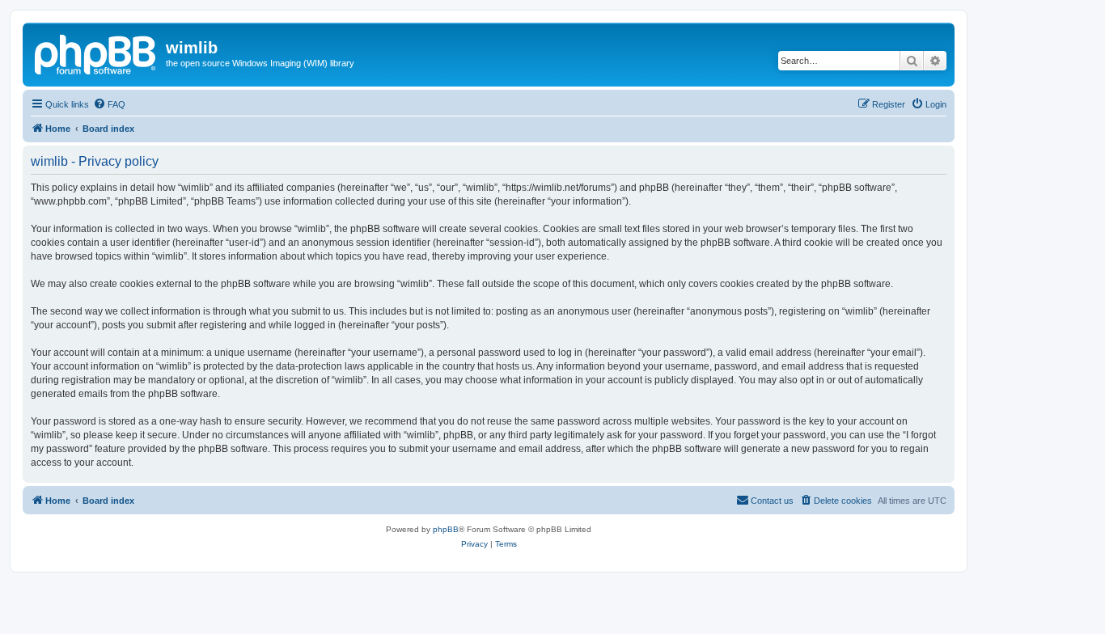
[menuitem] (109, 104)
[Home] (96, 52)
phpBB (446, 529)
